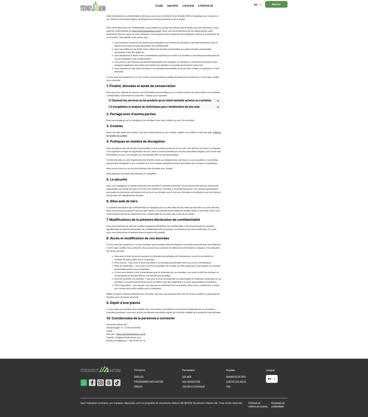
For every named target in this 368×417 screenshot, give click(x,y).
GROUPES (172, 6)
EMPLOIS (138, 376)
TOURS (159, 6)
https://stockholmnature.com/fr (146, 31)
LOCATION (188, 6)
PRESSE (138, 386)
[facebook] (92, 382)
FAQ (228, 386)
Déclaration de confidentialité (278, 404)
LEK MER (186, 376)
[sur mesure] (83, 382)
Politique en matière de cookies (258, 404)
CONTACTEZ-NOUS (236, 381)
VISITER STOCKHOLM (193, 386)
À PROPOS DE (205, 6)
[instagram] (100, 382)
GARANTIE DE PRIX (236, 376)
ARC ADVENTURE (191, 381)
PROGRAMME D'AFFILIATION (148, 381)
